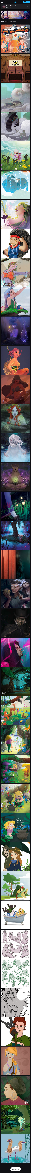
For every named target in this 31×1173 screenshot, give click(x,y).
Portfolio (14, 1169)
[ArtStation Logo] (15, 2)
